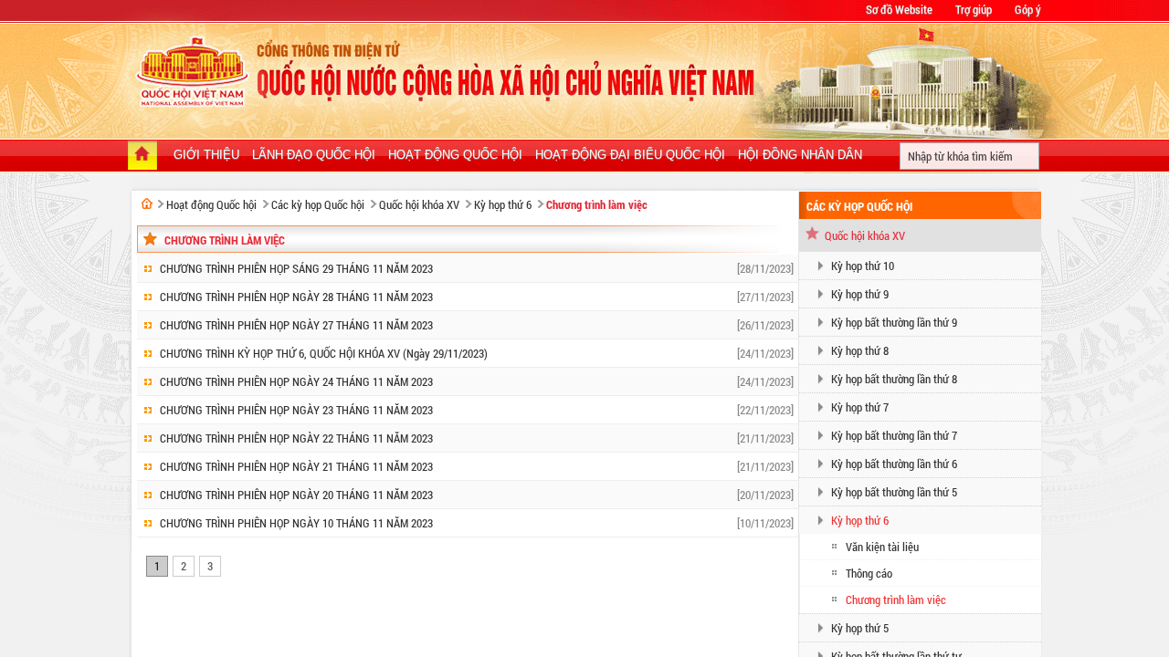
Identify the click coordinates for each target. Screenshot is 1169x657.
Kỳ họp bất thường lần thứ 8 (894, 378)
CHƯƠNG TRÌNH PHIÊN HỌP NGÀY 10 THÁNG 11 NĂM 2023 (296, 523)
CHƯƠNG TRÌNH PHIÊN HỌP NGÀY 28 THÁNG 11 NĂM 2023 (296, 296)
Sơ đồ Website (899, 9)
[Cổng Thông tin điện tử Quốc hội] (147, 203)
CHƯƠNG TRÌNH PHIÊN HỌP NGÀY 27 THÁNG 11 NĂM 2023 (296, 325)
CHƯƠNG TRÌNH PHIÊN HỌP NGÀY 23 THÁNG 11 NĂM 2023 (296, 410)
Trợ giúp (973, 9)
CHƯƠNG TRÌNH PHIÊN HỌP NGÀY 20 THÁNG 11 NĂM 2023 (296, 494)
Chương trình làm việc (597, 204)
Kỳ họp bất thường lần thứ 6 (894, 463)
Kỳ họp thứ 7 (860, 407)
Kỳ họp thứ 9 (860, 294)
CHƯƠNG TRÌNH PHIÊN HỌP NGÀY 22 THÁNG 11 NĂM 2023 (296, 438)
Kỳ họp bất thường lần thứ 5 (894, 492)
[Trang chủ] (142, 157)
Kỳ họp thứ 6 (503, 204)
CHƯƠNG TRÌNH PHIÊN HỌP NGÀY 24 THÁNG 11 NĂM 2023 (296, 381)
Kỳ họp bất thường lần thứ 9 (894, 322)
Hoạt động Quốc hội (211, 204)
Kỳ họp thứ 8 (860, 350)
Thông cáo (869, 573)
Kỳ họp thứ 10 (862, 265)
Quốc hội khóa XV (419, 204)
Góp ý (1028, 9)
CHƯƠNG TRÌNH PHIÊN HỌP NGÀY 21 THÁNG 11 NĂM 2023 (296, 466)
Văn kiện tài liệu (882, 546)
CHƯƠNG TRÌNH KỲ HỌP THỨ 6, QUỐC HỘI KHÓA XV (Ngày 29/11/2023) (324, 353)
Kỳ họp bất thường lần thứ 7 (894, 435)
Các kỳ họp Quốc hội (317, 204)
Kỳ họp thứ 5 (860, 628)
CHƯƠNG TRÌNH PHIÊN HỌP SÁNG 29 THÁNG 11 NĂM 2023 (296, 268)
